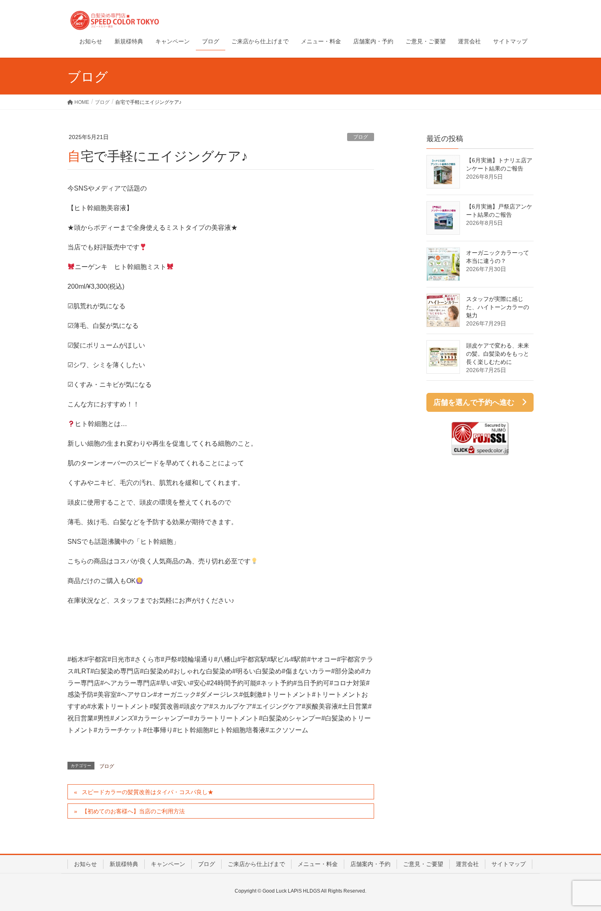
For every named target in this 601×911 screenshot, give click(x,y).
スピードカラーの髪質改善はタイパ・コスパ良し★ (147, 792)
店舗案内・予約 (370, 864)
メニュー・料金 (318, 864)
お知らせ (85, 864)
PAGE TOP (579, 876)
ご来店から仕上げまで (256, 864)
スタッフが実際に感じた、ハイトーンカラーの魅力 (497, 307)
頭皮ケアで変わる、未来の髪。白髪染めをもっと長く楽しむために (497, 353)
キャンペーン (168, 864)
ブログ (360, 137)
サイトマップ (508, 864)
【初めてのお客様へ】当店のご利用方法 (133, 811)
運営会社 (467, 864)
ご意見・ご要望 (423, 864)
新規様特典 (124, 864)
